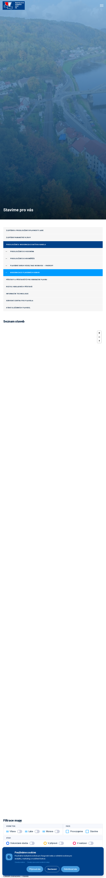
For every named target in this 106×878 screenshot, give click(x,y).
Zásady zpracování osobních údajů (38, 862)
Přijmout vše (34, 869)
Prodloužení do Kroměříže (22, 258)
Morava (49, 831)
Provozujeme (76, 831)
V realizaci (82, 843)
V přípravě (52, 843)
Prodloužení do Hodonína (22, 251)
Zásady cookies (20, 862)
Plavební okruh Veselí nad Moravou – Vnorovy (31, 266)
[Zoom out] (99, 337)
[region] (53, 571)
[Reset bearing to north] (99, 341)
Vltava (13, 831)
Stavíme (94, 831)
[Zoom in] (99, 333)
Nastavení (52, 869)
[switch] (19, 831)
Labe (30, 831)
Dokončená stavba (19, 843)
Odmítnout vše (70, 869)
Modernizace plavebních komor (25, 272)
